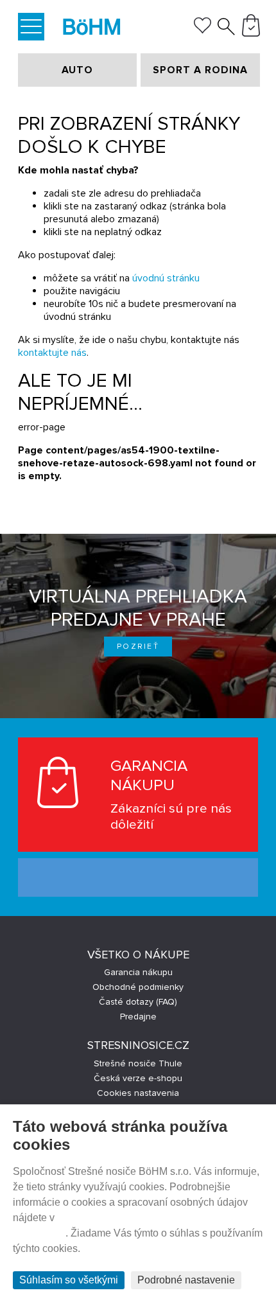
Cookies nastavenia (138, 1093)
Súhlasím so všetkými (68, 1279)
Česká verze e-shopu (138, 1078)
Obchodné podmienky (138, 987)
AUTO (77, 70)
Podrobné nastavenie (186, 1279)
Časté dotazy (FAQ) (138, 1001)
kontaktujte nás (52, 352)
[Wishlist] (202, 30)
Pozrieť (138, 646)
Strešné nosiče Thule (138, 1063)
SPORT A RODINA (200, 70)
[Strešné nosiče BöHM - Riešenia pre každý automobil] (92, 28)
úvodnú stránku (166, 278)
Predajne (138, 1016)
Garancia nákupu (138, 972)
